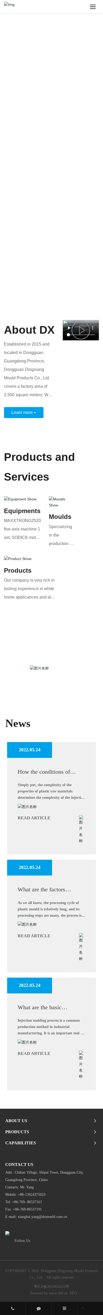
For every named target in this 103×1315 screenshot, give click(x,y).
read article (34, 818)
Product (16, 570)
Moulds (60, 516)
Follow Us (22, 1241)
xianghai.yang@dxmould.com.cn (43, 1217)
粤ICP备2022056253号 (51, 1287)
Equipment (20, 510)
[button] (96, 154)
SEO (73, 1293)
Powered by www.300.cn (49, 1293)
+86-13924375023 (31, 1195)
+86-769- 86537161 (27, 1202)
